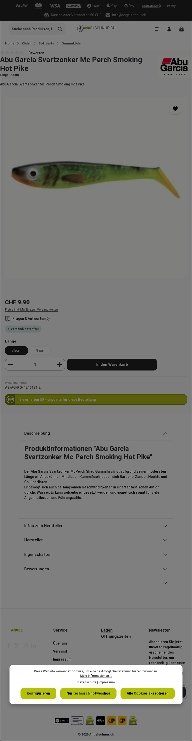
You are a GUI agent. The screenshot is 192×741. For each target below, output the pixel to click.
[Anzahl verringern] (10, 364)
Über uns (60, 643)
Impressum (62, 659)
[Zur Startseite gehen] (96, 29)
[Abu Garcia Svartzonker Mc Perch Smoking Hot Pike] (96, 188)
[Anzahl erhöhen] (59, 364)
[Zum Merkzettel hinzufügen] (175, 108)
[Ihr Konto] (169, 29)
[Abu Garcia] (174, 66)
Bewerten (36, 53)
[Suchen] (60, 29)
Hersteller (33, 540)
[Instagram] (25, 647)
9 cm (40, 351)
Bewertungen (36, 569)
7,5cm (17, 351)
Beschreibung (37, 433)
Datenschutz (87, 682)
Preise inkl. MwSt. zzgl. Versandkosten (31, 309)
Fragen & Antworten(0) (31, 319)
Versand (60, 651)
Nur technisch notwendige (88, 693)
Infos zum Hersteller (43, 525)
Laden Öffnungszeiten (116, 633)
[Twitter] (17, 647)
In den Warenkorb (112, 364)
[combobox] (31, 29)
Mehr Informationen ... (96, 676)
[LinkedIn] (33, 647)
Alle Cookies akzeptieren (147, 693)
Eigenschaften (38, 554)
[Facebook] (9, 647)
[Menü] (156, 29)
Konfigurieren (38, 693)
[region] (96, 188)
